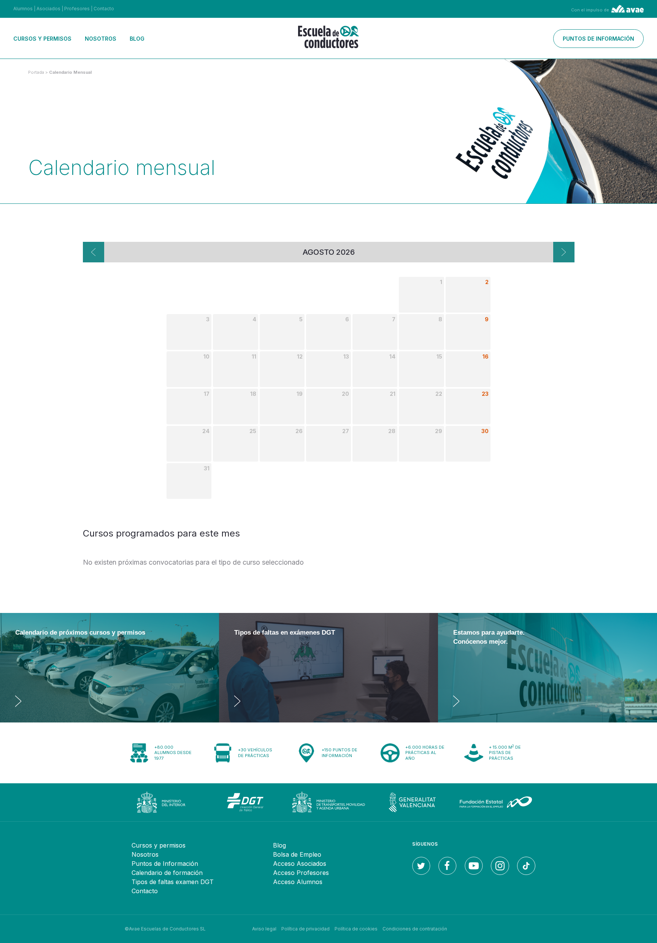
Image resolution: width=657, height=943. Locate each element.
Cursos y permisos (42, 38)
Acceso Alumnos (297, 882)
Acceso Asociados (299, 863)
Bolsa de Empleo (297, 854)
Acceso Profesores (301, 872)
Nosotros (100, 38)
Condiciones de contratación (414, 929)
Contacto (104, 8)
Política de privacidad (305, 929)
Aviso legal (264, 929)
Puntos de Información (165, 863)
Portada (36, 72)
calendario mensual (70, 72)
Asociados (48, 8)
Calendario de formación (167, 872)
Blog (137, 38)
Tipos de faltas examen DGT (173, 882)
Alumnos (23, 8)
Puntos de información (598, 38)
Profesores (77, 8)
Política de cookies (356, 929)
